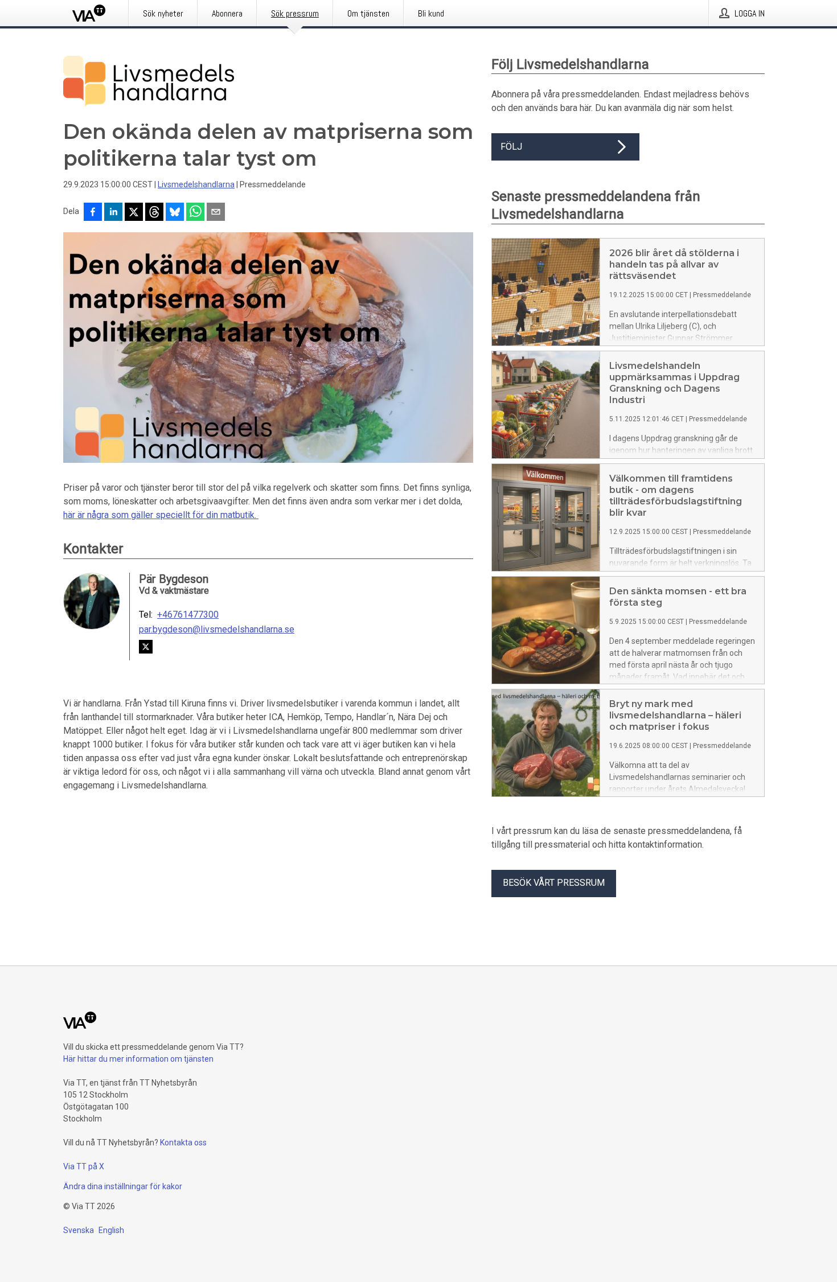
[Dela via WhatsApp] (195, 213)
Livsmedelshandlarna (196, 184)
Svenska (78, 1230)
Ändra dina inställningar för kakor (122, 1186)
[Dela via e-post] (216, 213)
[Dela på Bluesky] (175, 213)
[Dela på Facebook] (93, 213)
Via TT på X (83, 1166)
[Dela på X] (134, 213)
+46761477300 (188, 615)
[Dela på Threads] (154, 213)
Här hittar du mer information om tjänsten (138, 1058)
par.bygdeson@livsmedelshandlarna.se (216, 629)
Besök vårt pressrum (554, 882)
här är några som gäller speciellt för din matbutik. (161, 514)
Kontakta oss (183, 1142)
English (111, 1230)
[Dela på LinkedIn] (113, 213)
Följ (511, 146)
